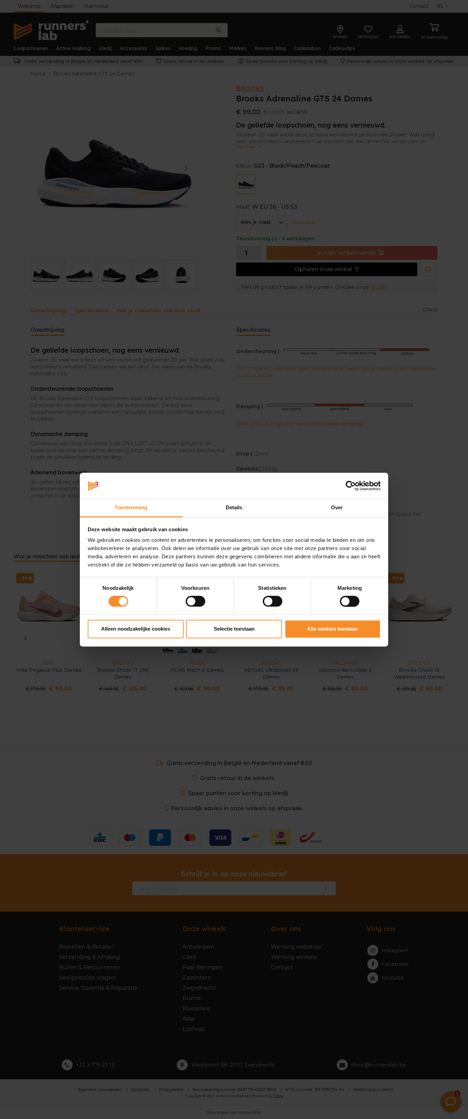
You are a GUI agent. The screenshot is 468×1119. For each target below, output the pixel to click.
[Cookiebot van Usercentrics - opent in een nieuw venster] (351, 486)
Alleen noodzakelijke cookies (135, 629)
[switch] (195, 601)
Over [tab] (337, 508)
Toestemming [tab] (131, 508)
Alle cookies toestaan (332, 629)
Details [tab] (234, 508)
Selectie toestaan (234, 629)
